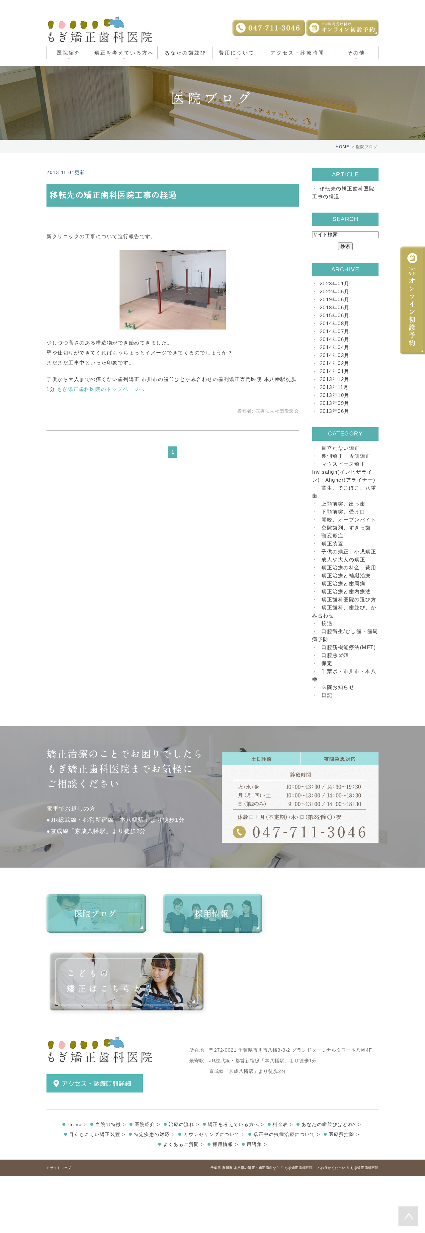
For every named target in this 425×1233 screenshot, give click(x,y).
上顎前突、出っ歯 (343, 504)
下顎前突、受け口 (343, 512)
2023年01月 (335, 283)
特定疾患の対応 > (154, 1134)
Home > (77, 1124)
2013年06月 (335, 411)
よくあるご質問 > (183, 1144)
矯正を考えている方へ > (236, 1124)
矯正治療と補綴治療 (346, 575)
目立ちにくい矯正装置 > (97, 1134)
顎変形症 (332, 535)
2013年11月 (334, 387)
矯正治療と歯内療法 (346, 591)
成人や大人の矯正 (343, 559)
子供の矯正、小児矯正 (348, 551)
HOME (342, 146)
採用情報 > (225, 1144)
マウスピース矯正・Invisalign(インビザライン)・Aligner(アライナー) (344, 472)
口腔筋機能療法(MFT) (348, 647)
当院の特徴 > (110, 1124)
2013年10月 (335, 395)
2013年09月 (335, 403)
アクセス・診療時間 (297, 52)
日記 (326, 695)
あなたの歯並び (185, 52)
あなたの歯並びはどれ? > (331, 1124)
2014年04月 (335, 347)
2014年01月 (335, 371)
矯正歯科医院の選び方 (348, 599)
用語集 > (257, 1144)
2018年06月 (335, 307)
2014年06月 (335, 339)
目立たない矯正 (340, 448)
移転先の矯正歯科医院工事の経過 (113, 195)
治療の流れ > (184, 1124)
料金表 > (283, 1124)
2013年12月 (335, 379)
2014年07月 (335, 331)
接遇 (326, 623)
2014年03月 (335, 355)
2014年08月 (335, 323)
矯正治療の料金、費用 (348, 567)
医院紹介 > (147, 1124)
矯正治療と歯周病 (343, 583)
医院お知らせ (337, 687)
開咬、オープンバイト (348, 519)
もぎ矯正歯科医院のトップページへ (101, 389)
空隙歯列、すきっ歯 (346, 527)
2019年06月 (335, 299)
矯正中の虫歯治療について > (286, 1134)
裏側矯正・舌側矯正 (346, 456)
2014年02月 (335, 363)
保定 (326, 663)
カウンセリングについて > (214, 1134)
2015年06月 (335, 315)
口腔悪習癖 (335, 655)
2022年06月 (335, 291)
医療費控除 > (344, 1134)
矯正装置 (332, 543)
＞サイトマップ (58, 1168)
